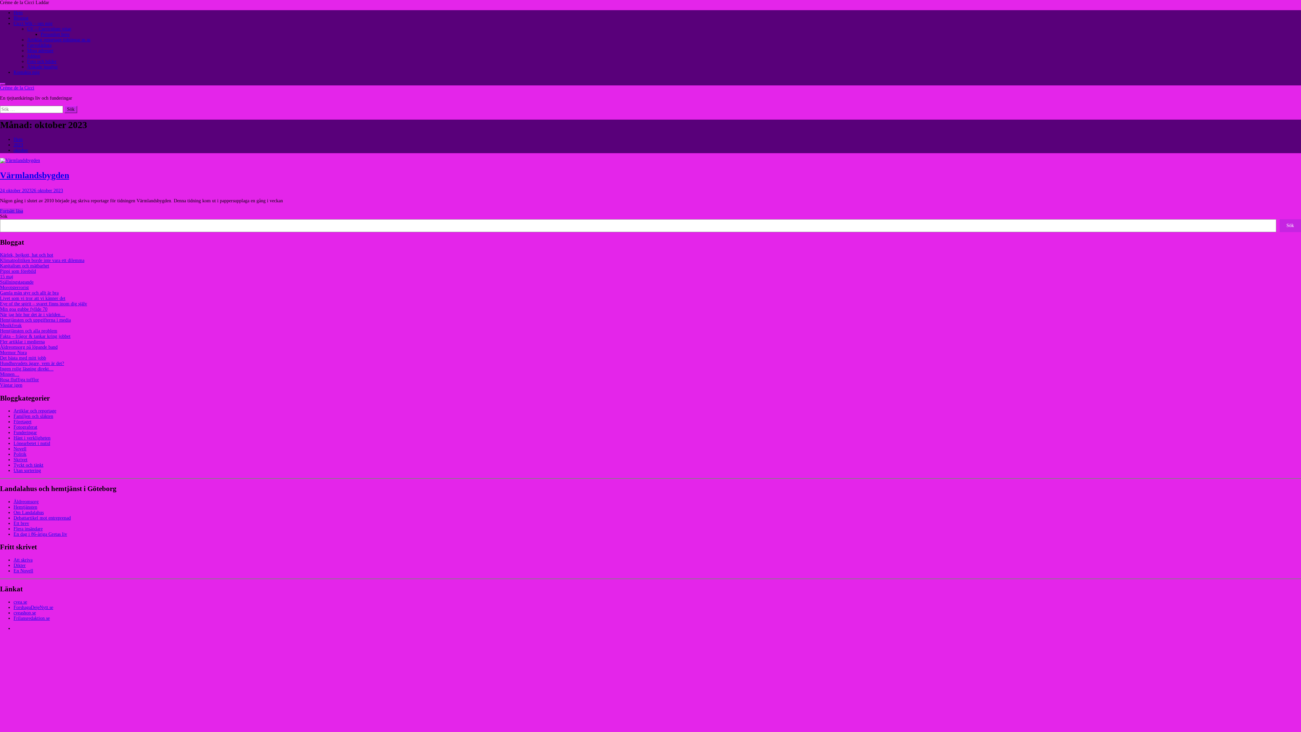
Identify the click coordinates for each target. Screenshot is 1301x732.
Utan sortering (27, 470)
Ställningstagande (17, 282)
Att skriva (23, 560)
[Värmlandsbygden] (20, 160)
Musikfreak (11, 325)
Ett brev (21, 523)
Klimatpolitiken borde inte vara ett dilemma (42, 260)
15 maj (6, 276)
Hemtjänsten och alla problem (28, 330)
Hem (18, 12)
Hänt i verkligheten (32, 438)
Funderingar (25, 432)
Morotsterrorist (14, 287)
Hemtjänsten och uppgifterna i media (35, 320)
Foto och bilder (42, 61)
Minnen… (9, 374)
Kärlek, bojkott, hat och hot (26, 255)
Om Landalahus (29, 512)
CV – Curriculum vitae (49, 29)
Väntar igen (11, 385)
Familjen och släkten (33, 416)
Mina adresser (40, 50)
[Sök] (2, 84)
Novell (20, 448)
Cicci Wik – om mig (33, 23)
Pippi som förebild (18, 271)
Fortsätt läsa (11, 211)
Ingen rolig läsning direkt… (27, 368)
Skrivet (20, 459)
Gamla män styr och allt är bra (29, 293)
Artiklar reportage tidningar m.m (58, 39)
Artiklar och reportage (35, 410)
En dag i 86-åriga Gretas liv (40, 534)
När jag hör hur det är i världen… (32, 314)
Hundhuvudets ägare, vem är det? (32, 363)
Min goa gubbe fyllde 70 (23, 309)
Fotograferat (25, 427)
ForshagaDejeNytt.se (33, 607)
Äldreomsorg (26, 501)
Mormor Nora (13, 352)
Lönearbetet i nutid (32, 443)
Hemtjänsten (25, 507)
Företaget (23, 421)
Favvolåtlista (39, 45)
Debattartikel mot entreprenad (42, 518)
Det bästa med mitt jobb (23, 358)
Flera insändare (28, 528)
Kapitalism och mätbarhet (24, 265)
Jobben (33, 56)
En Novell (23, 570)
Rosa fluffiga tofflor (19, 379)
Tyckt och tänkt (28, 465)
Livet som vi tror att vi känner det (32, 298)
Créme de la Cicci (17, 87)
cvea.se (20, 602)
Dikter (20, 565)
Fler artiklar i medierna (22, 341)
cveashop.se (25, 612)
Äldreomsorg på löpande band (29, 347)
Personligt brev (55, 34)
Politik (20, 454)
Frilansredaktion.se (32, 618)
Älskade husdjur (42, 66)
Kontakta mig (27, 72)
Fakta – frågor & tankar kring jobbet (35, 336)
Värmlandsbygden (34, 175)
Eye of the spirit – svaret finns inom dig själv (43, 303)
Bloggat (21, 18)
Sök (3, 216)
